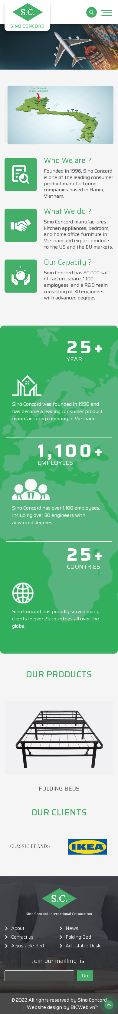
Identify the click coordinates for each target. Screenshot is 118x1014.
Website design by (46, 1007)
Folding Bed (78, 937)
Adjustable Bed (27, 946)
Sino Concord (92, 1000)
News (72, 928)
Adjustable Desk (83, 946)
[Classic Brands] (30, 847)
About (17, 928)
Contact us (22, 937)
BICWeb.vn (82, 1007)
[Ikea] (87, 847)
